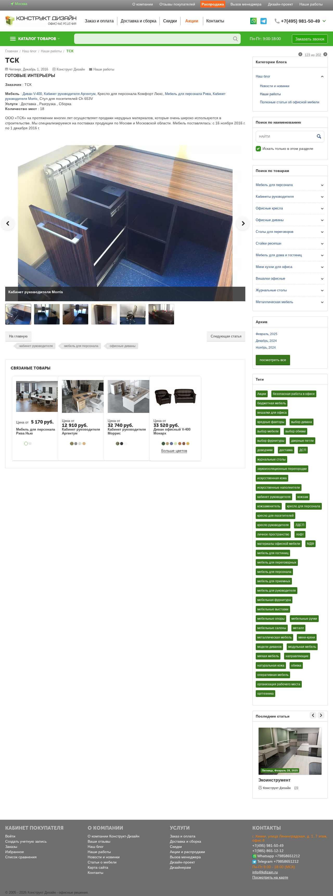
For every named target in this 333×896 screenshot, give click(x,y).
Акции (191, 21)
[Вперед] (325, 54)
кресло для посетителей (275, 515)
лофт (300, 534)
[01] (163, 443)
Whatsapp (265, 856)
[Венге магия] (122, 443)
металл (298, 628)
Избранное (14, 852)
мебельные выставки (273, 609)
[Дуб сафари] (72, 443)
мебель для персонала (81, 346)
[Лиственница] (76, 443)
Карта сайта (98, 867)
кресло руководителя (273, 525)
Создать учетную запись (26, 841)
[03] (171, 443)
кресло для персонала (303, 506)
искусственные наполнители (278, 487)
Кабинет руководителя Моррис (127, 431)
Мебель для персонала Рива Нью (35, 431)
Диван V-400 (32, 94)
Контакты (215, 21)
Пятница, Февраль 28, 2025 (280, 770)
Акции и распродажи (187, 852)
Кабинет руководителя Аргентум (69, 94)
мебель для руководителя (276, 590)
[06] (180, 443)
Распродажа (213, 4)
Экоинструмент (274, 780)
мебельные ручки (304, 618)
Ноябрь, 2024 (266, 347)
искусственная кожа (272, 478)
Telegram (265, 861)
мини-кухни (306, 637)
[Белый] (26, 443)
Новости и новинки (274, 86)
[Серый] (30, 443)
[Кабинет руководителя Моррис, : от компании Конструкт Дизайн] (125, 443)
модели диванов (269, 647)
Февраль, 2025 (266, 334)
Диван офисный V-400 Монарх (171, 431)
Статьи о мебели (102, 862)
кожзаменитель (268, 506)
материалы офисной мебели (278, 544)
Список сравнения (21, 857)
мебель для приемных (273, 581)
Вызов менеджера (245, 4)
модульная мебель (302, 647)
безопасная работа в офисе (294, 394)
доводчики (265, 450)
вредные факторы (270, 422)
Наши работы (311, 4)
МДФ (310, 544)
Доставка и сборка (138, 21)
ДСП (302, 450)
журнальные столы (271, 459)
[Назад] (300, 54)
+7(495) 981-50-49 (268, 845)
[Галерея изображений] (296, 788)
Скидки (170, 21)
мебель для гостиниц (273, 553)
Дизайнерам (180, 867)
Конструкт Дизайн (277, 788)
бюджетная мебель (271, 403)
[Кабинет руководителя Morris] (125, 223)
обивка (296, 665)
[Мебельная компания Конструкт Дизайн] (41, 21)
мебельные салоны (271, 628)
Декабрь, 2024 (266, 341)
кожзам (302, 497)
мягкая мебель (268, 656)
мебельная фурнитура (274, 600)
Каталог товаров (37, 39)
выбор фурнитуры (270, 441)
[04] (175, 443)
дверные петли (302, 441)
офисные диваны (123, 346)
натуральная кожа (270, 665)
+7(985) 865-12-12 (268, 851)
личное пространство (273, 534)
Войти (10, 836)
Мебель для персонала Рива (188, 94)
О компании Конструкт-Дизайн (113, 836)
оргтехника (265, 693)
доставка (286, 450)
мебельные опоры (271, 618)
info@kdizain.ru (265, 872)
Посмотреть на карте (270, 877)
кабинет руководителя (36, 346)
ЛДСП (300, 525)
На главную (18, 336)
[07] (184, 443)
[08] (188, 443)
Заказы (11, 846)
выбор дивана (301, 422)
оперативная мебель (273, 675)
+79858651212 (287, 856)
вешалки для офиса (272, 412)
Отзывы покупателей (177, 4)
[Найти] (235, 39)
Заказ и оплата (99, 21)
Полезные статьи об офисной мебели (289, 102)
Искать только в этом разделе (287, 148)
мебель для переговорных (276, 562)
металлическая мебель (274, 637)
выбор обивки (295, 431)
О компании (142, 4)
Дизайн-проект (280, 4)
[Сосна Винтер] (80, 443)
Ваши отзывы (99, 841)
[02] (167, 443)
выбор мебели (268, 431)
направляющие (297, 656)
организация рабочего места (278, 684)
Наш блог (263, 76)
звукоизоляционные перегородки (282, 469)
